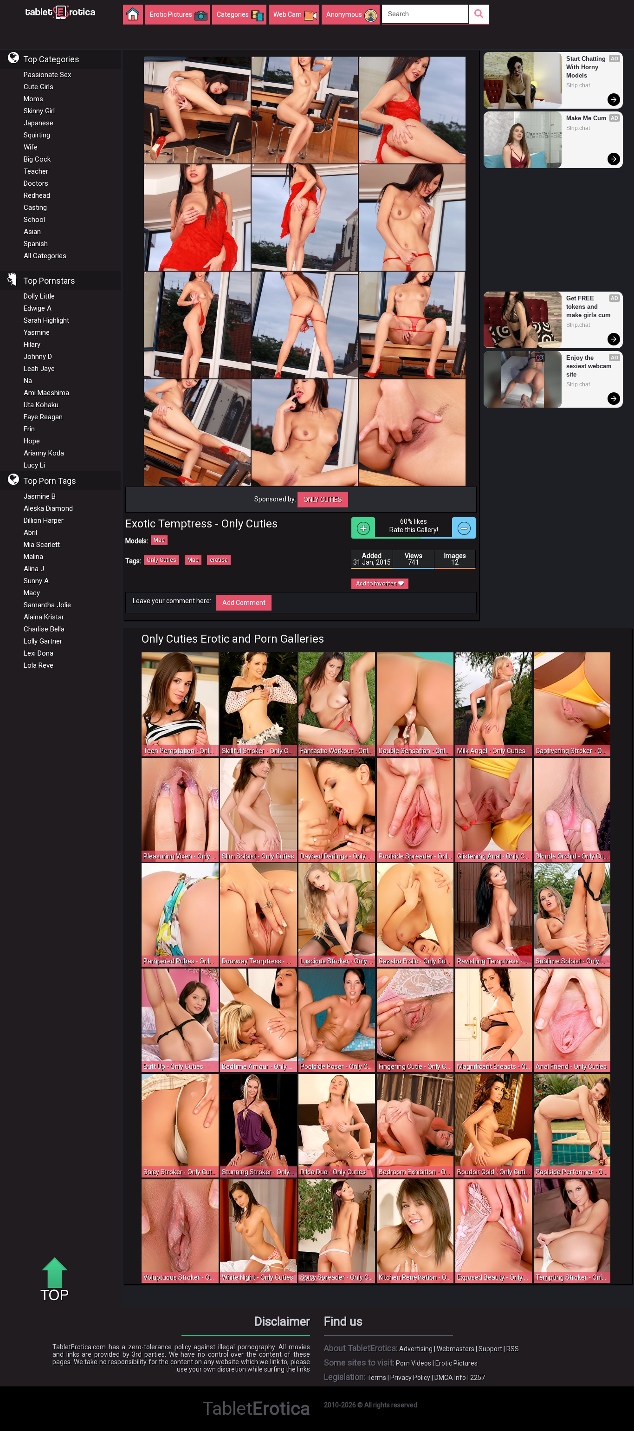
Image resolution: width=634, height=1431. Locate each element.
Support (490, 1349)
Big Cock (37, 159)
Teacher (36, 171)
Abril (30, 532)
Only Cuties (323, 499)
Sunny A (36, 581)
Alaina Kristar (44, 617)
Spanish (36, 244)
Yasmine (37, 332)
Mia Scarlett (42, 544)
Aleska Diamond (48, 508)
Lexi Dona (38, 653)
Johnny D (38, 356)
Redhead (37, 195)
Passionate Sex (47, 75)
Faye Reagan (43, 417)
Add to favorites (377, 583)
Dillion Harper (44, 520)
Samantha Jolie (47, 605)
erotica (219, 560)
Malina (33, 557)
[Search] (479, 14)
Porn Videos (413, 1363)
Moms (33, 99)
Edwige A (38, 308)
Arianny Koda (44, 453)
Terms (376, 1377)
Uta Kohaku (41, 405)
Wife (31, 147)
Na (28, 381)
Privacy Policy (410, 1377)
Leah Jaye (39, 368)
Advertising (416, 1349)
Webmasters (455, 1349)
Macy (32, 593)
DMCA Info (450, 1377)
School (34, 219)
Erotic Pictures (456, 1363)
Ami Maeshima (46, 393)
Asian (32, 232)
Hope (32, 441)
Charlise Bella (44, 629)
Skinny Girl (39, 111)
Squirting (37, 135)
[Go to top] (58, 1279)
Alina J (34, 569)
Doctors (36, 183)
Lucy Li (34, 465)
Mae (159, 540)
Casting (35, 207)
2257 (477, 1377)
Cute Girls (38, 87)
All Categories (45, 256)
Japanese (38, 123)
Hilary (32, 344)
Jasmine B (40, 496)
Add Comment (243, 602)
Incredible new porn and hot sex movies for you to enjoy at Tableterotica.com (60, 11)
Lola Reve (38, 665)
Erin (29, 429)
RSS (512, 1349)
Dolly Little (39, 296)
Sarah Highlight (46, 320)
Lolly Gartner (43, 641)
